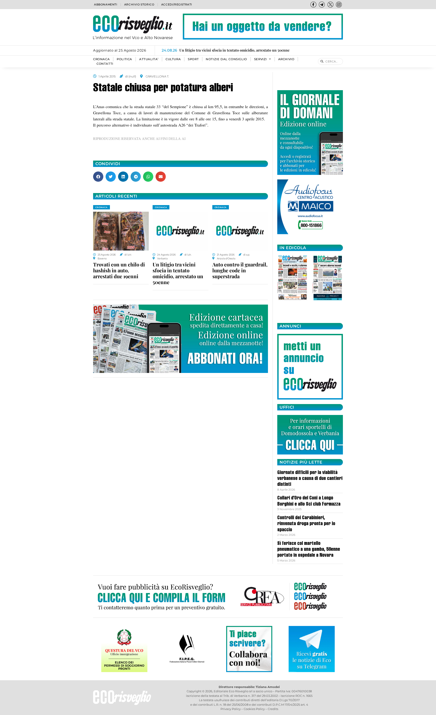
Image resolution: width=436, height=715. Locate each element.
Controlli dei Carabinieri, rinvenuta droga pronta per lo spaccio (306, 524)
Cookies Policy (254, 709)
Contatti (105, 63)
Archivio (286, 59)
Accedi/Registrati (176, 4)
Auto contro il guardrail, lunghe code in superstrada (240, 270)
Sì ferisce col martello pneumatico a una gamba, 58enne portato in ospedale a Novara (308, 549)
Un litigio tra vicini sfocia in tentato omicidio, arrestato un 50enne (178, 273)
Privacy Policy (230, 709)
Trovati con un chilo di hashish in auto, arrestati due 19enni (119, 270)
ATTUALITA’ (149, 59)
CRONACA (101, 59)
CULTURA (173, 59)
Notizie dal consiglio (226, 59)
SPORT (193, 59)
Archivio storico (139, 4)
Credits (273, 709)
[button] (98, 176)
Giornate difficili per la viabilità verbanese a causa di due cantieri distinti (309, 478)
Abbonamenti (105, 4)
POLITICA (124, 59)
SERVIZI (260, 59)
